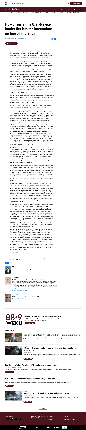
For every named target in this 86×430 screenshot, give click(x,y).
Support (46, 12)
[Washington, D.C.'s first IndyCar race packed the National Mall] (13, 395)
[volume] (9, 9)
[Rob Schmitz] (8, 298)
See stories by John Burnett (19, 290)
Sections (25, 12)
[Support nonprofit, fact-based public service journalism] (14, 319)
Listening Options (8, 12)
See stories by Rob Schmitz (19, 299)
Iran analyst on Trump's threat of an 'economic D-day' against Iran (30, 378)
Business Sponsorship (57, 12)
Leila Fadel (7, 380)
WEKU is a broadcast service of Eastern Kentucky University (38, 417)
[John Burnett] (8, 281)
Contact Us (66, 416)
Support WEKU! (77, 3)
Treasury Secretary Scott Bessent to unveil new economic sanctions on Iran (52, 335)
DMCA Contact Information (69, 419)
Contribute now (30, 323)
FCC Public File (34, 419)
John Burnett (17, 38)
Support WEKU (50, 419)
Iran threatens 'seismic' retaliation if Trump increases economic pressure (33, 365)
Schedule (18, 12)
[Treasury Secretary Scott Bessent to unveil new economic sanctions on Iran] (13, 337)
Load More (43, 408)
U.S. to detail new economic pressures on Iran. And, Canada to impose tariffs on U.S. (50, 349)
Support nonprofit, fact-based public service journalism (43, 316)
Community (68, 12)
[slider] (11, 9)
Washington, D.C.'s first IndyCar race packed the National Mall (46, 393)
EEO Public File (50, 416)
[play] (6, 9)
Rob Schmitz (23, 38)
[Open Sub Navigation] (4, 14)
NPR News (25, 333)
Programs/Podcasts (36, 12)
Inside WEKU (76, 12)
